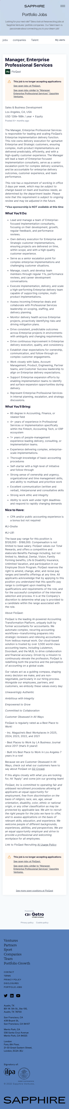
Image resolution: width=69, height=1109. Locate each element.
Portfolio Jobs (13, 987)
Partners (10, 945)
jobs (5, 40)
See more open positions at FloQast (34, 890)
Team (8, 959)
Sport (8, 950)
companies (19, 40)
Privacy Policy (12, 980)
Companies (13, 954)
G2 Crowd (38, 768)
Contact (9, 972)
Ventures (11, 940)
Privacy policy (27, 922)
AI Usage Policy (46, 844)
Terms (7, 976)
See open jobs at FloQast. (27, 85)
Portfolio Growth (17, 963)
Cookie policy (42, 922)
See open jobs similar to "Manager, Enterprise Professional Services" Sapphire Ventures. (36, 93)
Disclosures (11, 983)
